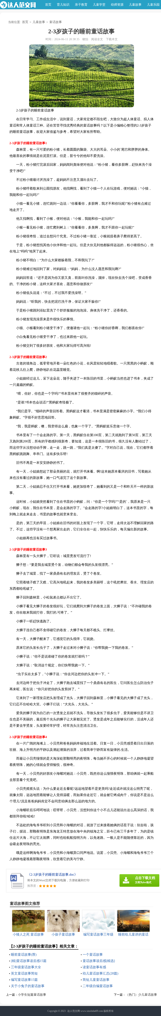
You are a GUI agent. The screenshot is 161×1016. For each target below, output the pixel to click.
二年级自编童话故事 (98, 986)
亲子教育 (81, 4)
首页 (48, 4)
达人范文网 (73, 1011)
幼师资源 (117, 4)
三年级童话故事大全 (26, 967)
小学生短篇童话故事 (32, 994)
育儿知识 (63, 4)
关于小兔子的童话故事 (27, 986)
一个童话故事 (93, 954)
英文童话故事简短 (24, 973)
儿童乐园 (153, 4)
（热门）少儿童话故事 (141, 994)
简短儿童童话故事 (96, 979)
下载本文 (112, 39)
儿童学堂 (99, 4)
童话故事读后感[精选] (99, 961)
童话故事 (55, 22)
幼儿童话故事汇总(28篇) (100, 973)
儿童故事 (135, 4)
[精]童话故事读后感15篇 (29, 961)
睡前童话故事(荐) (23, 954)
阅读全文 (97, 39)
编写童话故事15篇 (24, 979)
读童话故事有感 (94, 967)
